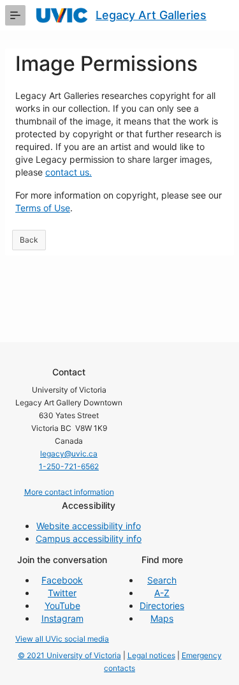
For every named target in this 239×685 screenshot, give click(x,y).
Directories (162, 605)
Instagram (62, 618)
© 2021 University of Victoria (69, 655)
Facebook (62, 580)
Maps (161, 618)
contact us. (68, 172)
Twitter (62, 592)
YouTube (62, 605)
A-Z (162, 592)
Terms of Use (42, 207)
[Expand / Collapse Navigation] (15, 15)
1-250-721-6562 (69, 466)
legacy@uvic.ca (69, 453)
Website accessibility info (88, 525)
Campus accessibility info (88, 538)
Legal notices (151, 655)
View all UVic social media (62, 639)
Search (162, 580)
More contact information (69, 492)
